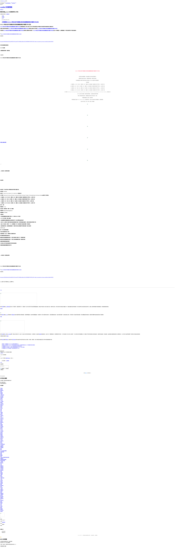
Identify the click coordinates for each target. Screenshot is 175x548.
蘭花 (1, 449)
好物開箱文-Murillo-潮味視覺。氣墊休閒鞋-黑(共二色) (10, 348)
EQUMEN (2, 510)
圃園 (1, 507)
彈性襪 (1, 483)
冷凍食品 (1, 415)
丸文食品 (9, 334)
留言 (9, 358)
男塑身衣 (13, 314)
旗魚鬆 (40, 334)
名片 (3, 18)
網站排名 (1, 462)
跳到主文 (1, 9)
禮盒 (1, 486)
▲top (1, 362)
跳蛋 (1, 492)
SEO (1, 463)
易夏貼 (1, 398)
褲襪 (1, 484)
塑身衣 (1, 308)
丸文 (5, 334)
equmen (6, 314)
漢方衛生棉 (14, 339)
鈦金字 (1, 481)
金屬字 (1, 476)
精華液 (1, 502)
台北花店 (1, 469)
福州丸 (1, 414)
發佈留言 (2, 369)
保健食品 (1, 436)
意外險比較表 (2, 444)
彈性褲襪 (1, 485)
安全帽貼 (1, 397)
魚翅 (1, 416)
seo (0, 499)
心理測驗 (7, 360)
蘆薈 (1, 501)
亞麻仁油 (1, 437)
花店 (1, 464)
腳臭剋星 (8, 306)
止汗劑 (1, 400)
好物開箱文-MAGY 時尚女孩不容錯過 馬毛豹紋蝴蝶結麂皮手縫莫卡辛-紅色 (20, 22)
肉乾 (1, 410)
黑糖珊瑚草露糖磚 (3, 459)
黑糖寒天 (1, 458)
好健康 (1, 435)
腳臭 (1, 391)
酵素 (1, 456)
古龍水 (1, 506)
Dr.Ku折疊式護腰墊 (3, 450)
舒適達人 (6, 339)
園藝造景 (1, 446)
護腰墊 (1, 455)
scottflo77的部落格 (6, 7)
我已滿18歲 (2, 546)
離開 (5, 546)
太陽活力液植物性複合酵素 (4, 457)
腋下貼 (1, 399)
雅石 (1, 448)
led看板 (1, 482)
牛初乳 (1, 439)
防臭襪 (1, 393)
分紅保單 (1, 445)
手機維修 (1, 494)
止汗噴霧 (1, 401)
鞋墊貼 (1, 402)
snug (6, 306)
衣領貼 (1, 388)
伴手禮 (1, 487)
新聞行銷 (1, 500)
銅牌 (1, 475)
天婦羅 (1, 412)
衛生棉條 (1, 496)
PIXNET (81, 535)
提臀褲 (1, 511)
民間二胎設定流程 (3, 142)
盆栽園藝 (1, 447)
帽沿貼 (1, 389)
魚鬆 (1, 316)
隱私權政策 (92, 535)
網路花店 (1, 465)
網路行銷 (1, 498)
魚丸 (1, 411)
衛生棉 (3, 339)
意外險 (1, 443)
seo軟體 (1, 461)
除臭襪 (3, 306)
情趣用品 (1, 493)
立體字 (1, 474)
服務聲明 (96, 535)
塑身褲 (1, 509)
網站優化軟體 (2, 460)
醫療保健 (7, 14)
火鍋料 (1, 413)
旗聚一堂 (1, 404)
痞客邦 (7, 358)
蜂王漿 (1, 438)
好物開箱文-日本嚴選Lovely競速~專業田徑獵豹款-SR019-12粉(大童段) (13, 347)
